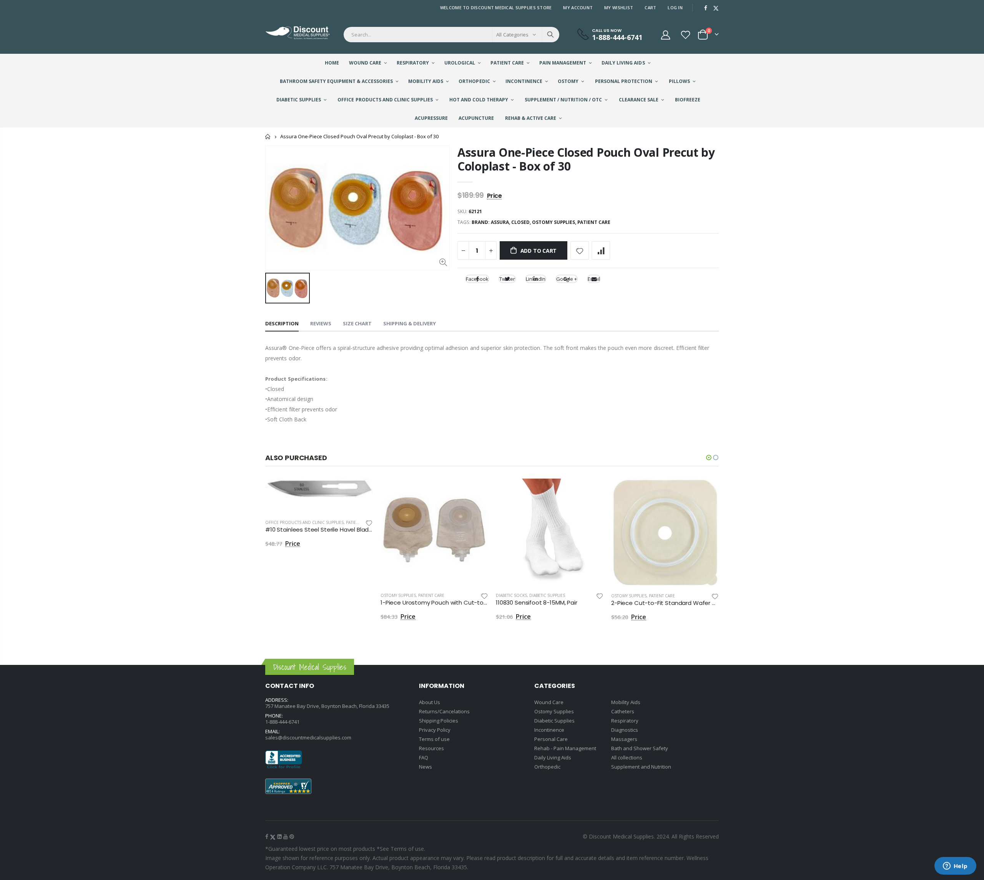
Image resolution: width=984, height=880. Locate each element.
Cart (650, 7)
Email (594, 278)
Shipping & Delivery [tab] (409, 323)
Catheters (622, 711)
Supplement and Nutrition (641, 766)
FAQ (423, 757)
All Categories (512, 34)
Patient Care (593, 222)
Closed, (521, 222)
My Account (578, 7)
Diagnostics (624, 729)
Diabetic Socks (511, 595)
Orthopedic (547, 766)
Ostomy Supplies (398, 595)
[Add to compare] (601, 250)
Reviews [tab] (320, 323)
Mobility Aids (625, 702)
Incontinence (549, 729)
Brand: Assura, (491, 222)
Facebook (477, 278)
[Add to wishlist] (579, 250)
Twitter (507, 278)
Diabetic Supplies (547, 595)
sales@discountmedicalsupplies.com (308, 737)
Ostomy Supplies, (554, 222)
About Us (429, 702)
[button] (708, 457)
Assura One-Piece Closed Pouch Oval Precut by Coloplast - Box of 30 (586, 159)
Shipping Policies (438, 720)
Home (268, 136)
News (425, 766)
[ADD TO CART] (360, 491)
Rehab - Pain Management (565, 748)
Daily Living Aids (552, 757)
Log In (675, 7)
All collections (626, 757)
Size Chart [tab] (357, 323)
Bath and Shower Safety (639, 748)
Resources (431, 748)
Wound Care (548, 702)
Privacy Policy (434, 729)
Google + (566, 278)
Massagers (624, 739)
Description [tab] (282, 323)
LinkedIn (535, 278)
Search (550, 34)
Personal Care (551, 739)
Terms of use (434, 739)
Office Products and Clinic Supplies (304, 522)
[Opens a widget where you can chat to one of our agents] (955, 866)
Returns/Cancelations (444, 711)
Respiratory (624, 720)
